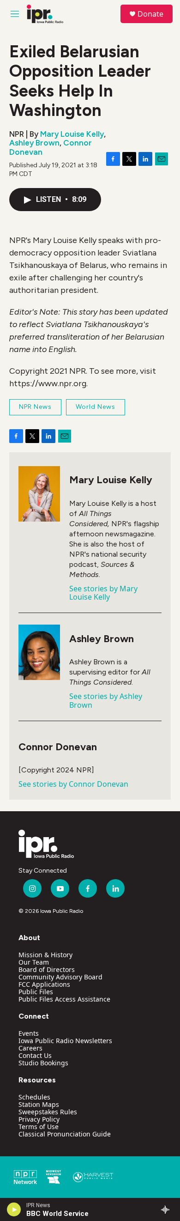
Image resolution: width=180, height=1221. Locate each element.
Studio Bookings (43, 1062)
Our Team (33, 962)
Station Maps (38, 1104)
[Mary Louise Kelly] (39, 494)
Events (28, 1033)
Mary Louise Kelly (72, 134)
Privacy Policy (39, 1119)
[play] (14, 1209)
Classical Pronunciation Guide (64, 1134)
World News (95, 407)
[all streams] (168, 1209)
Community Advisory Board (60, 976)
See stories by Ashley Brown (105, 700)
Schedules (34, 1097)
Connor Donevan (57, 747)
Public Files (35, 991)
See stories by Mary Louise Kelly (103, 592)
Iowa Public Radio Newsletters (65, 1040)
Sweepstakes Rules (47, 1111)
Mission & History (45, 954)
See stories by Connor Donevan (73, 784)
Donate (150, 14)
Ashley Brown (34, 142)
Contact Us (35, 1055)
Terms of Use (38, 1126)
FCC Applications (44, 984)
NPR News (35, 407)
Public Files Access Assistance (64, 999)
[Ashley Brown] (39, 652)
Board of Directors (46, 969)
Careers (30, 1048)
